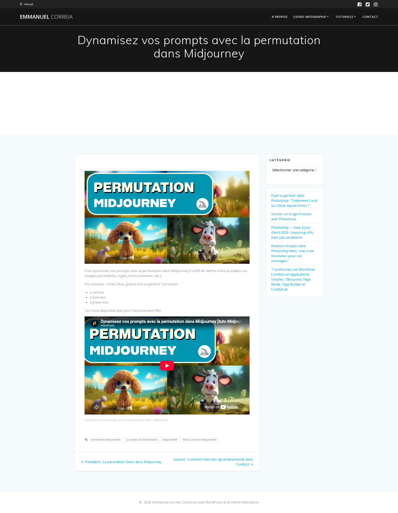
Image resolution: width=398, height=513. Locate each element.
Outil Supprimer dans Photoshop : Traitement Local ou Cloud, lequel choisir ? (294, 200)
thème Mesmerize (245, 502)
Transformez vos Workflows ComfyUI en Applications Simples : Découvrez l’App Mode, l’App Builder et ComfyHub (293, 279)
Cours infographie (309, 17)
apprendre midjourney (106, 440)
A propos (280, 17)
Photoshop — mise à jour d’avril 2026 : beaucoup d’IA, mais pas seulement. (292, 232)
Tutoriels (344, 17)
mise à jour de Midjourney (200, 440)
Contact (370, 17)
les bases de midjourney (142, 440)
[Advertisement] (199, 103)
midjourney (170, 440)
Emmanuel (46, 16)
